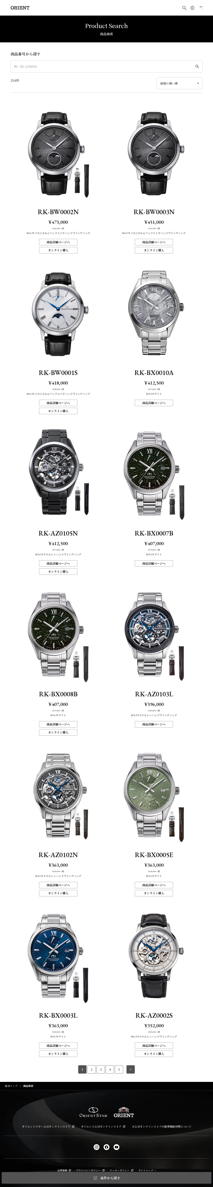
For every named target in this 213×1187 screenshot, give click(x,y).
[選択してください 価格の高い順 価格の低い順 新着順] (179, 83)
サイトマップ (145, 1170)
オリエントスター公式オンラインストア (46, 1126)
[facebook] (106, 1147)
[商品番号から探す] (106, 66)
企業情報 (62, 1170)
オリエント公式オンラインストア (101, 1126)
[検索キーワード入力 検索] (184, 8)
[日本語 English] (192, 8)
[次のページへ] (130, 1069)
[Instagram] (96, 1147)
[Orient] (20, 8)
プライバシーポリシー (88, 1170)
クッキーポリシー (120, 1170)
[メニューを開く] (200, 8)
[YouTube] (116, 1147)
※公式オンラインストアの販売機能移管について (161, 1126)
